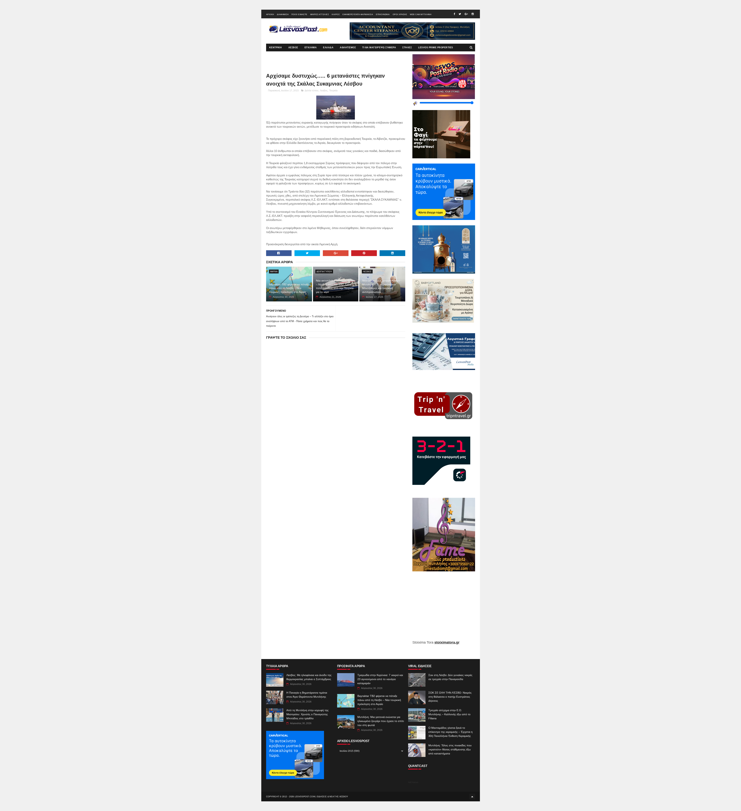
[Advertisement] (443, 608)
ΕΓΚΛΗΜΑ (311, 47)
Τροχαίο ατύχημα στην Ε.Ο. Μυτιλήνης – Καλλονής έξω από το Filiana (449, 714)
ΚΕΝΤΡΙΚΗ (275, 47)
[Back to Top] (472, 796)
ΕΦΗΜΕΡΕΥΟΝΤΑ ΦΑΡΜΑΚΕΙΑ (358, 14)
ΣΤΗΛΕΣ (407, 47)
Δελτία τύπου (311, 90)
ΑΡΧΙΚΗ (270, 14)
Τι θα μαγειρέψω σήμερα (379, 47)
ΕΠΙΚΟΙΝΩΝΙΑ (383, 14)
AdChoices (413, 782)
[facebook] (454, 14)
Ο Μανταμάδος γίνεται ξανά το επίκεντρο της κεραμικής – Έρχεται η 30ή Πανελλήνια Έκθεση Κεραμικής (450, 731)
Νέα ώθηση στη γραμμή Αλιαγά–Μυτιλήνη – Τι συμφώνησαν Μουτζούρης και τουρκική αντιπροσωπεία (381, 286)
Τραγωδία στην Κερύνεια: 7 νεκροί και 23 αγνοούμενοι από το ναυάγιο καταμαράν (380, 679)
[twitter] (459, 14)
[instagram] (472, 14)
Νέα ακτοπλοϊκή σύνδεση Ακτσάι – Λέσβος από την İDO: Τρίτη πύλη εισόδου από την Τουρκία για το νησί (335, 286)
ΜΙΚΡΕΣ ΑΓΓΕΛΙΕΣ (319, 14)
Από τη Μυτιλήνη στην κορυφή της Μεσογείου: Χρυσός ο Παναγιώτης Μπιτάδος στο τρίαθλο (307, 714)
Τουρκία (333, 90)
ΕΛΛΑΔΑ (328, 47)
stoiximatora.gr (446, 642)
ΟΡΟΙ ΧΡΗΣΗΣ (400, 14)
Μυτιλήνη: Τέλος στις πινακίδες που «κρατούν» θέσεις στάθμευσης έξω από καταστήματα (450, 749)
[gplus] (466, 14)
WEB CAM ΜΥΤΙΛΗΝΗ (420, 14)
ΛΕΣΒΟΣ (293, 47)
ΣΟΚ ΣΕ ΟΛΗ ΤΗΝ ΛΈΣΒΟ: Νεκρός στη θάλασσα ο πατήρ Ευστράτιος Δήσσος (450, 696)
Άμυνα (273, 271)
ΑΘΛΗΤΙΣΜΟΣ (348, 47)
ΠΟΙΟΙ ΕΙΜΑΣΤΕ (299, 14)
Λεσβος (324, 90)
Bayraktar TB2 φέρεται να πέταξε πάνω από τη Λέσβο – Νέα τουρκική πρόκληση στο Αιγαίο (289, 288)
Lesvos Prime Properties (435, 47)
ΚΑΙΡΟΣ (336, 14)
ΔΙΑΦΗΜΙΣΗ (283, 14)
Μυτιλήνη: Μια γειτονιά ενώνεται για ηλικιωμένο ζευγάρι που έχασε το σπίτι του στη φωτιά (380, 721)
